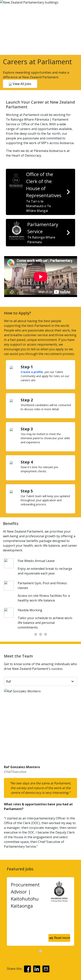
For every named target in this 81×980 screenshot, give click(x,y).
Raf (8, 681)
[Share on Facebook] (27, 969)
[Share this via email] (46, 969)
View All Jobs (21, 84)
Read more (61, 938)
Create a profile (32, 372)
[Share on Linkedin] (36, 969)
